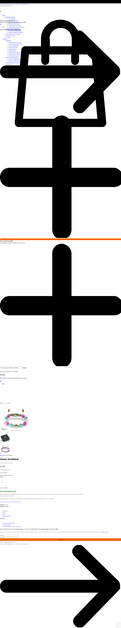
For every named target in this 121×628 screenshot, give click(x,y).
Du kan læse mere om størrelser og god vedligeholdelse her (10, 501)
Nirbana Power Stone (14, 23)
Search (24, 367)
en (0, 24)
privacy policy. (105, 532)
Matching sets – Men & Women (16, 27)
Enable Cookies (7, 516)
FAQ (4, 514)
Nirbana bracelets (10, 17)
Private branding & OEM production (12, 526)
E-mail (1, 537)
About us (5, 511)
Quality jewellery (7, 524)
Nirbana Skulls (12, 18)
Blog (4, 512)
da (3, 27)
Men (4, 15)
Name (1, 535)
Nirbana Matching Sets (14, 25)
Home (1, 455)
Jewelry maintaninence (9, 523)
